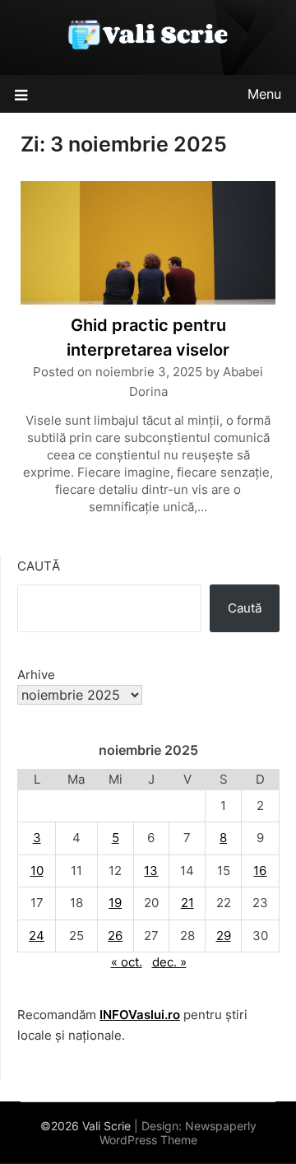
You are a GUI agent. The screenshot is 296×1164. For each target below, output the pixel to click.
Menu (264, 94)
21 (187, 902)
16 (259, 870)
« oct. (126, 962)
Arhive (36, 674)
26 (115, 935)
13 (151, 870)
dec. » (169, 962)
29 (223, 935)
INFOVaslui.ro (139, 1014)
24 (36, 935)
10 (37, 870)
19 (115, 902)
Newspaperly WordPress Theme (178, 1133)
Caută (38, 566)
